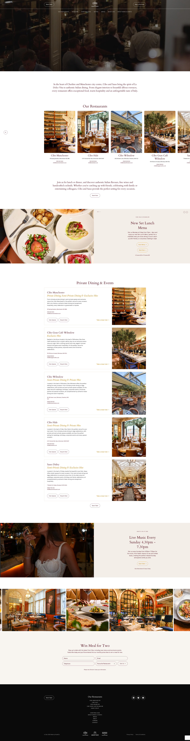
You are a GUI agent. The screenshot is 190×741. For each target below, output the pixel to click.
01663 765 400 (51, 488)
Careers (95, 720)
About (95, 718)
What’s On (111, 11)
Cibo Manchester (95, 700)
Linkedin (134, 698)
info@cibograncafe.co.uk (160, 166)
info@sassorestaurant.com (53, 489)
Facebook (143, 698)
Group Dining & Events (125, 11)
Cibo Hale (95, 702)
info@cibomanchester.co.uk (59, 163)
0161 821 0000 (59, 161)
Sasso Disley (95, 708)
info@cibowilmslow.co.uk (126, 163)
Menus (103, 11)
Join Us (122, 663)
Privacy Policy (130, 734)
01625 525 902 (126, 161)
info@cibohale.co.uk (93, 163)
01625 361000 (159, 164)
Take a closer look (102, 320)
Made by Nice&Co (55, 734)
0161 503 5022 (93, 161)
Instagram (138, 698)
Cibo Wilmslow (95, 704)
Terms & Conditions (140, 734)
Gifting (96, 11)
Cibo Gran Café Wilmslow (95, 706)
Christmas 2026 (86, 11)
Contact (95, 722)
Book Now (75, 11)
